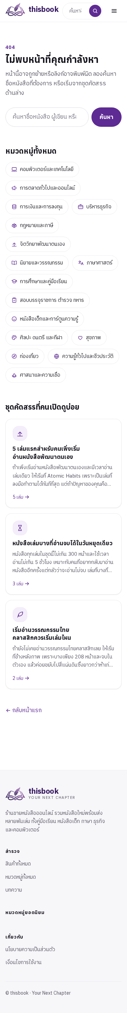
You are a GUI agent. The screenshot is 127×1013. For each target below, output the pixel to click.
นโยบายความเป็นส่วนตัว (30, 949)
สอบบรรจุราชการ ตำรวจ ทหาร (52, 300)
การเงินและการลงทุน (41, 207)
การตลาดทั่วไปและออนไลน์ (47, 188)
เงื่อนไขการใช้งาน (23, 962)
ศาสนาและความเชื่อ (40, 375)
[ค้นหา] (95, 11)
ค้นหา (106, 117)
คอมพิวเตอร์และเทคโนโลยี (46, 169)
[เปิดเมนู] (114, 10)
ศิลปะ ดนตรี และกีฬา (41, 337)
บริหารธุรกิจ (98, 207)
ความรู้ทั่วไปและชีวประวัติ (87, 356)
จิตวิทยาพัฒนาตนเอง (42, 244)
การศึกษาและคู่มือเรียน (43, 281)
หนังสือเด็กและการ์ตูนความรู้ (49, 319)
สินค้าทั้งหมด (18, 864)
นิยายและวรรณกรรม (41, 263)
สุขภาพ (93, 337)
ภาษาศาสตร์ (99, 263)
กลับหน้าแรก (26, 710)
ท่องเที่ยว (29, 356)
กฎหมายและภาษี (36, 225)
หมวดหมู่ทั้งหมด (20, 877)
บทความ (13, 890)
